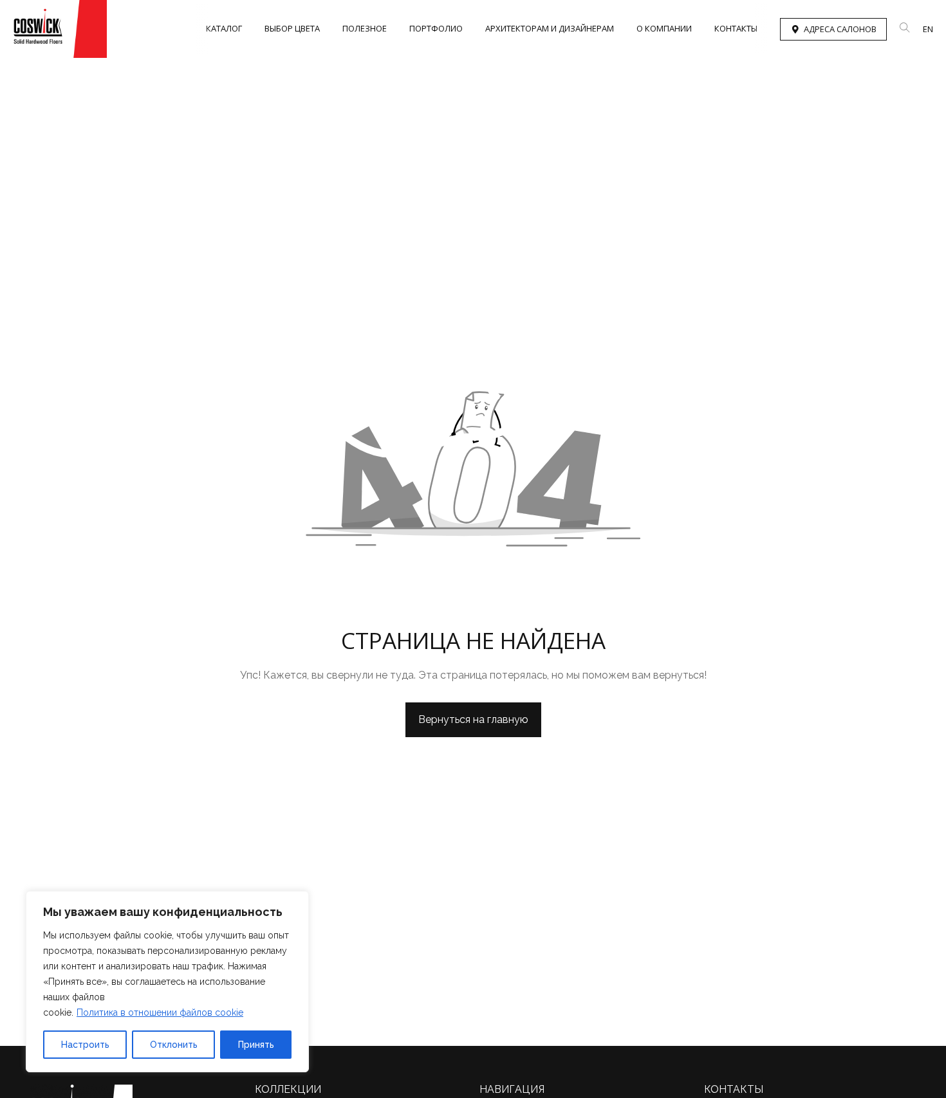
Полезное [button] (364, 28)
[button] (905, 28)
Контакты (735, 28)
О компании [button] (664, 28)
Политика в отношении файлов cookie (160, 1012)
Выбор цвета (292, 28)
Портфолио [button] (436, 28)
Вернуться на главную (473, 719)
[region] (167, 981)
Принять (256, 1044)
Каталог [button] (224, 28)
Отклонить (174, 1044)
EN (928, 29)
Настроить (85, 1044)
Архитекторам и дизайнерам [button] (549, 28)
